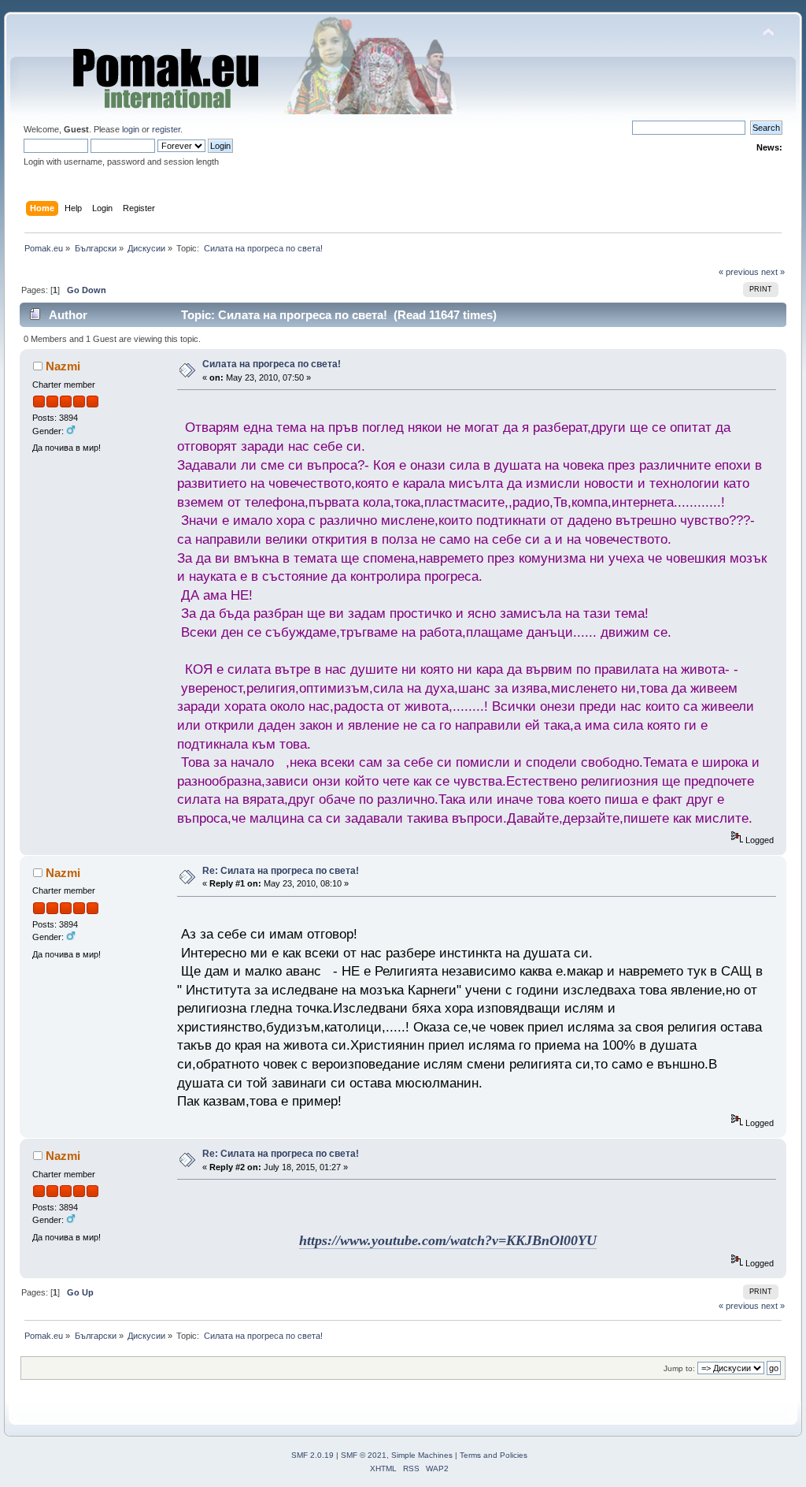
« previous (739, 272)
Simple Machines (422, 1455)
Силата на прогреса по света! (271, 364)
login (130, 129)
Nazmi (63, 366)
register (166, 129)
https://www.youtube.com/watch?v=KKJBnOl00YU (448, 1240)
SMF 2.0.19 (312, 1455)
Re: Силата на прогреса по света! (280, 870)
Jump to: (679, 1368)
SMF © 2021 (363, 1455)
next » (773, 272)
